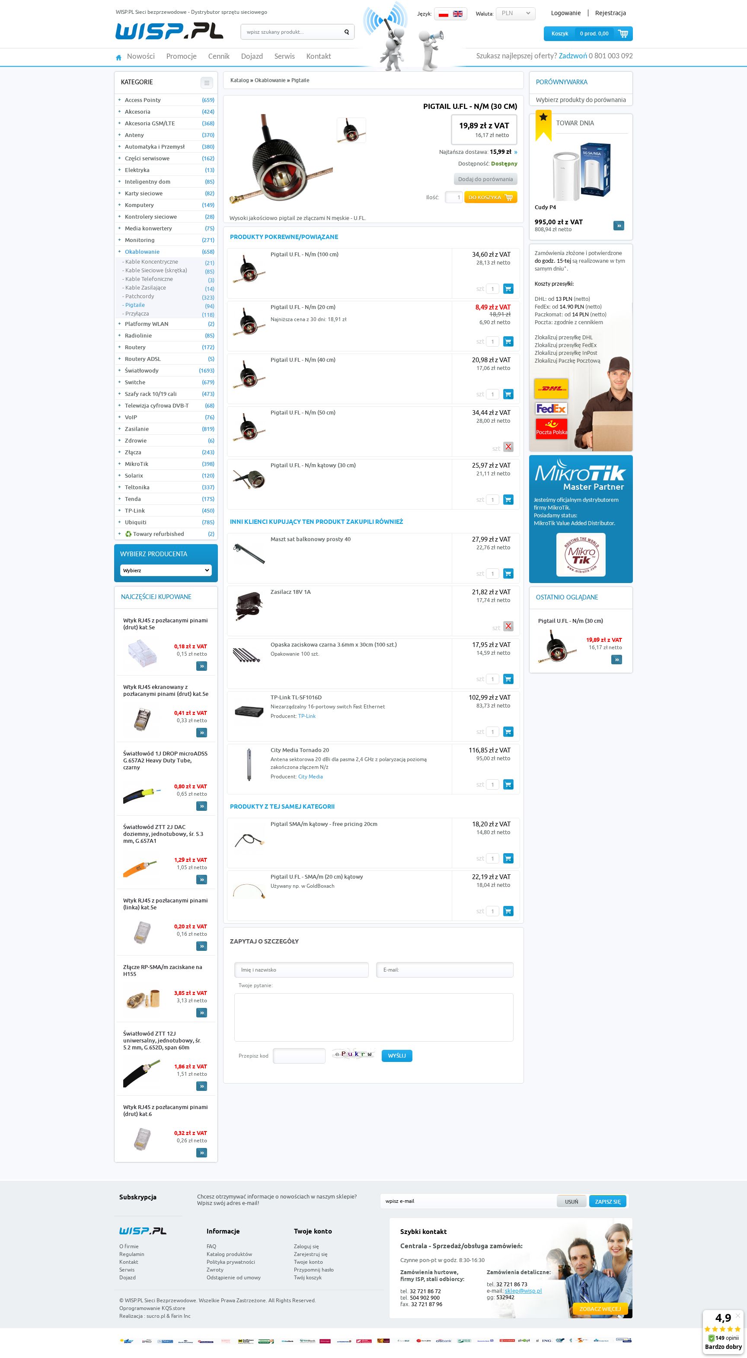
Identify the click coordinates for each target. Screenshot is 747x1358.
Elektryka (169, 169)
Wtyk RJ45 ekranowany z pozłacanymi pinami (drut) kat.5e (165, 690)
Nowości (141, 57)
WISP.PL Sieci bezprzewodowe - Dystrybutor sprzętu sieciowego (191, 12)
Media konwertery (169, 228)
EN (458, 13)
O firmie (129, 1246)
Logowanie (566, 13)
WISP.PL (169, 31)
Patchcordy (169, 296)
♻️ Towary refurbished (169, 533)
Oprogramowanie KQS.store (152, 1308)
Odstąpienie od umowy (234, 1277)
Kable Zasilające (169, 288)
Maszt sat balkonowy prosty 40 (311, 539)
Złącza (169, 452)
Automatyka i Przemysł (169, 146)
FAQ (211, 1246)
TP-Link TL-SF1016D (296, 697)
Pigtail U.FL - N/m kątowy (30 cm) (313, 465)
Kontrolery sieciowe (169, 216)
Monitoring (169, 239)
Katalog (239, 80)
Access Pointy (169, 99)
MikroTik (169, 463)
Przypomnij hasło (314, 1269)
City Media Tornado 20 (300, 749)
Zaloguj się (306, 1246)
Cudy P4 (545, 207)
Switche (169, 382)
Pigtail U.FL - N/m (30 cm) (570, 620)
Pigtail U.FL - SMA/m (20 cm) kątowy (317, 876)
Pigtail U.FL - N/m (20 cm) (303, 306)
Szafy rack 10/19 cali (169, 393)
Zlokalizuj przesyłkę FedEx (566, 345)
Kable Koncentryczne (169, 262)
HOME (118, 57)
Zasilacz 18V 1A (291, 591)
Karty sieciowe (169, 193)
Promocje (181, 57)
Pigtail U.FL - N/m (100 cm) (304, 254)
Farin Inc (181, 1316)
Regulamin (131, 1254)
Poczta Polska (551, 429)
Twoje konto (308, 1262)
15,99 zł (500, 152)
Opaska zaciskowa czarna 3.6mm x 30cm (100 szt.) (334, 644)
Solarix (169, 475)
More (201, 666)
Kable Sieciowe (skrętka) (169, 270)
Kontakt (318, 57)
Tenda (169, 498)
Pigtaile (169, 305)
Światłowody (169, 370)
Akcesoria (169, 111)
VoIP (169, 417)
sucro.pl (156, 1316)
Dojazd (252, 57)
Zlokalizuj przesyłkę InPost (566, 353)
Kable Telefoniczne (169, 279)
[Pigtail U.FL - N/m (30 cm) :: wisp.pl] (281, 201)
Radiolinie (169, 335)
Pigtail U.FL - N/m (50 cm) (303, 412)
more (618, 225)
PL (443, 13)
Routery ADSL (169, 358)
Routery (169, 347)
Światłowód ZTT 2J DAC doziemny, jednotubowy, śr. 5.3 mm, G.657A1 (163, 833)
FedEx (551, 408)
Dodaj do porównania (485, 178)
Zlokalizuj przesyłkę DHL (564, 338)
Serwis (285, 57)
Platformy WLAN (169, 323)
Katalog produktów (229, 1254)
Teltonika (169, 487)
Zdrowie (169, 440)
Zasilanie (169, 428)
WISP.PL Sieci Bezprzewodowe (160, 1300)
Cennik (219, 57)
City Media (310, 776)
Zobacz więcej (600, 1308)
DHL (551, 388)
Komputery (169, 204)
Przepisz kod (253, 1055)
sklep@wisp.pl (523, 1290)
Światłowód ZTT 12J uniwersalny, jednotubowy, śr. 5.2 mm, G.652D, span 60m (162, 1040)
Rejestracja (610, 13)
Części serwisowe (169, 158)
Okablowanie (169, 251)
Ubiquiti (169, 522)
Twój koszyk (308, 1277)
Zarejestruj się (311, 1254)
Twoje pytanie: (256, 985)
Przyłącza (169, 314)
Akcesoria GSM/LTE (169, 123)
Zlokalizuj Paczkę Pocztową (567, 361)
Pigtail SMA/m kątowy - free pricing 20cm (324, 823)
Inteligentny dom (169, 181)
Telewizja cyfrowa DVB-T (169, 405)
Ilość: (432, 197)
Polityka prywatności (231, 1262)
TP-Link (169, 510)
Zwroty (215, 1269)
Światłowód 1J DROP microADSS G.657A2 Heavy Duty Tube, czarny (165, 760)
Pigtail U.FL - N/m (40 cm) (303, 359)
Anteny (169, 134)
